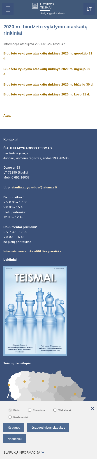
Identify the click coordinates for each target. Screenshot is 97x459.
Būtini (16, 410)
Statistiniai (64, 410)
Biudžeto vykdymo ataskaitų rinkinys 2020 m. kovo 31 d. (46, 94)
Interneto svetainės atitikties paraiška (32, 251)
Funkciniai (39, 410)
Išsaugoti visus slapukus (48, 427)
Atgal (7, 115)
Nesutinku (14, 439)
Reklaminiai (20, 417)
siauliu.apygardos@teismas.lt (34, 187)
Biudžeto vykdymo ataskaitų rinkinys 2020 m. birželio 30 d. (48, 84)
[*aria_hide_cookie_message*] (92, 408)
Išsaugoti (13, 427)
